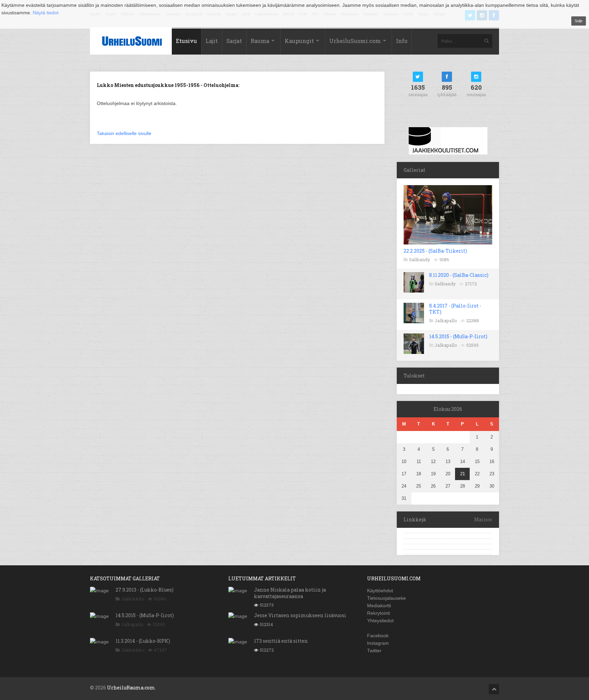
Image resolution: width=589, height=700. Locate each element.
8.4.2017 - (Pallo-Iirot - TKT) (455, 308)
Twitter (374, 650)
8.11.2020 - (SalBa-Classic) (458, 275)
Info (401, 40)
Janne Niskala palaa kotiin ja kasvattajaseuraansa (290, 592)
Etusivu (186, 40)
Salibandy (419, 259)
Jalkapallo (446, 320)
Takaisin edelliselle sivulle (124, 133)
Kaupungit (299, 40)
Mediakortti (379, 605)
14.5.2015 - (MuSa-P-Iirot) (458, 336)
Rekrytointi (378, 613)
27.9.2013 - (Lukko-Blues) (144, 589)
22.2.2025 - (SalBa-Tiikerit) (435, 251)
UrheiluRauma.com (131, 687)
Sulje (579, 21)
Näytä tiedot (46, 12)
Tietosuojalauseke (386, 598)
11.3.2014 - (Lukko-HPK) (143, 641)
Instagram (378, 643)
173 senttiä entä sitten (281, 641)
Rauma (260, 40)
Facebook (378, 635)
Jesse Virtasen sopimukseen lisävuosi (300, 615)
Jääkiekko (133, 599)
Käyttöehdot (380, 590)
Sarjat (234, 40)
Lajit (212, 40)
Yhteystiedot (380, 620)
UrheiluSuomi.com (355, 40)
